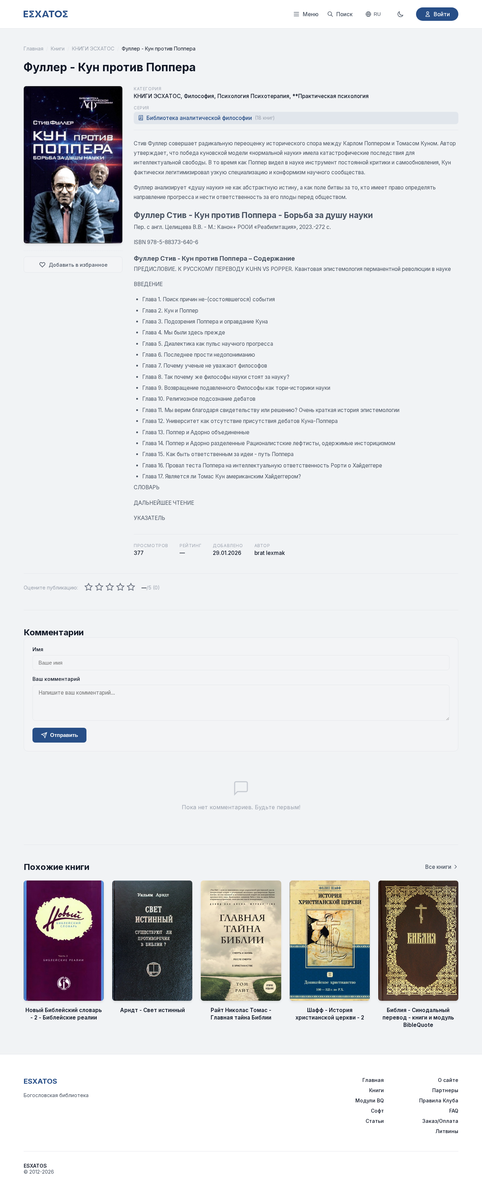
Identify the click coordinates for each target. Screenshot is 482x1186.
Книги (58, 49)
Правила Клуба (438, 1100)
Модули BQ (369, 1100)
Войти (442, 14)
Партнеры (445, 1090)
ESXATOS (40, 1081)
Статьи (375, 1121)
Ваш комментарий (56, 679)
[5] (131, 587)
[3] (110, 587)
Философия (199, 96)
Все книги (438, 867)
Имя (37, 649)
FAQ (453, 1111)
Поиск (344, 14)
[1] (89, 587)
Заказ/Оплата (440, 1121)
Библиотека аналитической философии (210, 118)
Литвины (446, 1131)
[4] (120, 587)
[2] (99, 587)
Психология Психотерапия (253, 96)
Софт (377, 1111)
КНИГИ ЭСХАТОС (93, 49)
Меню (311, 14)
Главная (33, 49)
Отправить (64, 735)
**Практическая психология (331, 96)
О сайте (448, 1080)
